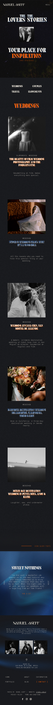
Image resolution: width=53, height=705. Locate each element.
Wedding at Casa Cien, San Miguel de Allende (26, 327)
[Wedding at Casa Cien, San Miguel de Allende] (27, 300)
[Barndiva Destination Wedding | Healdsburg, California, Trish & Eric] (27, 384)
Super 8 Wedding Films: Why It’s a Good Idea (26, 243)
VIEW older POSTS (42, 546)
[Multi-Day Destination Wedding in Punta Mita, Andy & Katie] (27, 465)
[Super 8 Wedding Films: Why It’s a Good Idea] (27, 217)
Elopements (21, 155)
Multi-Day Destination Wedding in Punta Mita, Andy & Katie (26, 494)
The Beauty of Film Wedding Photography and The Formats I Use (26, 162)
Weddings (33, 155)
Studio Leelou (41, 692)
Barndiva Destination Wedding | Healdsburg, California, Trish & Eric (27, 413)
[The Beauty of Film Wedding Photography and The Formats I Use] (27, 134)
